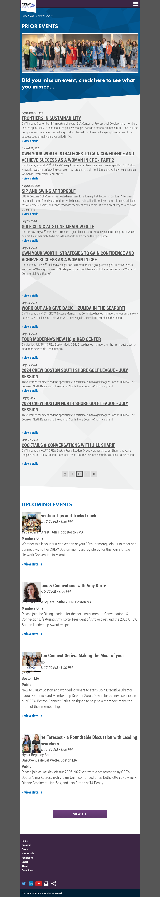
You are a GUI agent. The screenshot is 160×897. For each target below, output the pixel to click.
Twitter (23, 883)
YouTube (38, 883)
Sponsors (26, 845)
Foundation (27, 857)
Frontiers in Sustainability (51, 118)
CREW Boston (28, 6)
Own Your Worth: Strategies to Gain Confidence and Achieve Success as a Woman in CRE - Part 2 (78, 156)
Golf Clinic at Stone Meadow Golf (58, 226)
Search (25, 862)
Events (25, 849)
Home (25, 841)
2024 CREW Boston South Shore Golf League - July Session (75, 373)
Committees (28, 870)
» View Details (30, 141)
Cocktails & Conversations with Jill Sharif (68, 445)
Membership (28, 853)
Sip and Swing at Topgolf (49, 191)
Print (46, 883)
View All (80, 814)
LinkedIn (31, 883)
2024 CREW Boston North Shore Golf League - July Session (75, 406)
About (25, 866)
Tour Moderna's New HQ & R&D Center (61, 339)
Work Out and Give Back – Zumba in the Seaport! (73, 308)
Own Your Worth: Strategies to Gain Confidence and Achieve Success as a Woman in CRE (78, 256)
